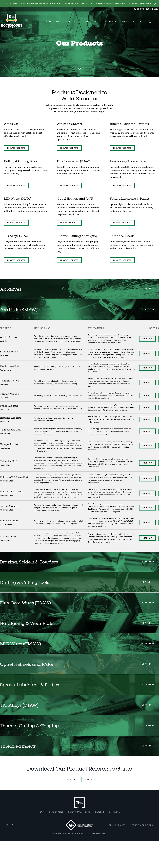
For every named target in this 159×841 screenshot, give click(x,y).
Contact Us (127, 21)
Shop (141, 21)
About (40, 812)
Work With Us (109, 21)
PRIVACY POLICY (117, 825)
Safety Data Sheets (79, 812)
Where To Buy (90, 21)
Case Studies (56, 812)
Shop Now (147, 339)
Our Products (71, 21)
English (71, 779)
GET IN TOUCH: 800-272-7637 (145, 9)
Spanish (88, 779)
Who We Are (53, 21)
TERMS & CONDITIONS (141, 825)
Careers (99, 812)
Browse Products (16, 148)
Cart (151, 21)
